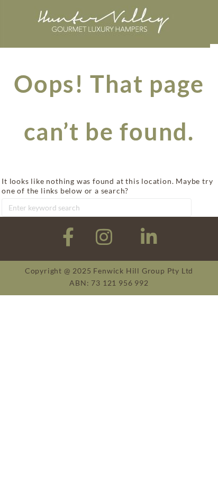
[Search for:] (97, 207)
